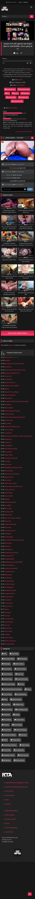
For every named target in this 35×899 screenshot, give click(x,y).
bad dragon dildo (24, 89)
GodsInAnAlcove (9, 593)
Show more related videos (17, 333)
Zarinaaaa (7, 612)
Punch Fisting (17, 724)
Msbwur (6, 389)
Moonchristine (8, 470)
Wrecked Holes (20, 760)
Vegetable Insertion (9, 755)
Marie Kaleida (8, 407)
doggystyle (26, 93)
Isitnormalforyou (9, 565)
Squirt (5, 739)
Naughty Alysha (9, 581)
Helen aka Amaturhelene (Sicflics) (14, 417)
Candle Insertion (21, 668)
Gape (5, 699)
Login (20, 2)
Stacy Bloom (8, 398)
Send (30, 189)
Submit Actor (9, 832)
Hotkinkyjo (7, 404)
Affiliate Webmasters (11, 810)
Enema (22, 684)
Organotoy (7, 714)
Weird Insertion (24, 755)
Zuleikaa (7, 634)
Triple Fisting (25, 745)
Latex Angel (8, 452)
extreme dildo (11, 97)
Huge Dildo (7, 704)
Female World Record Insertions (12, 689)
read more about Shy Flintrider (24, 131)
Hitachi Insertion (16, 699)
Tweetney (7, 546)
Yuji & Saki (7, 464)
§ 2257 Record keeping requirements (16, 787)
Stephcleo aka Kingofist (11, 385)
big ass (16, 93)
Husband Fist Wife (10, 502)
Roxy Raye (7, 423)
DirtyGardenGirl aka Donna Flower (14, 370)
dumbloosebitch (9, 559)
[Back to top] (30, 894)
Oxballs (17, 714)
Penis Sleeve (7, 719)
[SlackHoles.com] (14, 9)
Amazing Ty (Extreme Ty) (12, 373)
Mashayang (8, 574)
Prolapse (6, 724)
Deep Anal (20, 674)
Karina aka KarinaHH (11, 568)
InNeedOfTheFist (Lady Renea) (14, 540)
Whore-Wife (8, 515)
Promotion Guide (10, 819)
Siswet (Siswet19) (9, 395)
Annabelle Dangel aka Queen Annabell (16, 401)
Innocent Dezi (8, 420)
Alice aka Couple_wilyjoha (12, 518)
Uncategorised (11, 89)
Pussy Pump (7, 729)
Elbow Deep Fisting (9, 684)
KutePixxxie (8, 628)
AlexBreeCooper (9, 584)
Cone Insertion (8, 674)
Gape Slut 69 (8, 496)
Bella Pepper (8, 493)
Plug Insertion (20, 719)
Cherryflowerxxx (9, 571)
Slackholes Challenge (9, 734)
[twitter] (11, 839)
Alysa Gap (7, 521)
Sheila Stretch (8, 637)
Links (7, 799)
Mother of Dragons (10, 641)
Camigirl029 (8, 445)
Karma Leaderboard (11, 827)
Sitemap (7, 804)
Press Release (9, 815)
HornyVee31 (8, 379)
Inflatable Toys (19, 704)
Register (26, 2)
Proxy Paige (8, 631)
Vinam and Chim (9, 489)
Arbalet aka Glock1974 (11, 552)
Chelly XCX (8, 376)
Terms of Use (9, 791)
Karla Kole (7, 527)
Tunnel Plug (7, 750)
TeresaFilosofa (9, 619)
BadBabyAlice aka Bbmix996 (13, 562)
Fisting (28, 689)
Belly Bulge (7, 663)
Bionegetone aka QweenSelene (14, 363)
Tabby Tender (8, 455)
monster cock (24, 97)
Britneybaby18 (8, 587)
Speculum (23, 734)
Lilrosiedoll (7, 600)
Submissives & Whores (10, 745)
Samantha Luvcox (9, 530)
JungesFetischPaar (10, 524)
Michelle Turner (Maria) (11, 392)
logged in (11, 345)
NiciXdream (8, 543)
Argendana (7, 367)
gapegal (7, 499)
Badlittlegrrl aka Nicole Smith (13, 467)
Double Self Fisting (22, 679)
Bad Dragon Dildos (9, 658)
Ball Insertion (23, 658)
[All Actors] (32, 138)
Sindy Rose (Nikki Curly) (11, 426)
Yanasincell (8, 433)
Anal (5, 653)
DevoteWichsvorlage (10, 448)
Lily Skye (7, 461)
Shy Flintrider (21, 85)
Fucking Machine (21, 694)
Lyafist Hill (7, 442)
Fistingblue (7, 533)
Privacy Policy (9, 795)
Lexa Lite (7, 615)
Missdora (7, 360)
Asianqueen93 (8, 556)
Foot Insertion (7, 694)
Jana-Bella (7, 505)
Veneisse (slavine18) (10, 458)
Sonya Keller (8, 606)
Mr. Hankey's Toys (22, 709)
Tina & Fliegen (8, 430)
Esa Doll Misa (8, 622)
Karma (7, 823)
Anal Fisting (15, 653)
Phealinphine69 (9, 644)
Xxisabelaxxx (8, 549)
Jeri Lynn (7, 625)
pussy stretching (18, 101)
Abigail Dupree (9, 477)
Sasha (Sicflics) (9, 414)
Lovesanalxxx (8, 603)
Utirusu (6, 609)
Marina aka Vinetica (10, 483)
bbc (8, 93)
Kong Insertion (8, 709)
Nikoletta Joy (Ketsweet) (11, 474)
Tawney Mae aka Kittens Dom (13, 486)
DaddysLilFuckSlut (10, 590)
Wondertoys (7, 760)
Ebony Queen (8, 357)
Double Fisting (8, 679)
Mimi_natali (8, 508)
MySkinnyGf (8, 578)
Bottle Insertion (19, 663)
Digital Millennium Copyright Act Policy (17, 782)
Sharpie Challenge (21, 729)
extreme (20, 79)
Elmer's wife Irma (9, 382)
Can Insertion (7, 668)
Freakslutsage (8, 537)
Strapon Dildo (16, 739)
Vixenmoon (7, 480)
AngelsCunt (8, 439)
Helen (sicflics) (28, 70)
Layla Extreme (8, 596)
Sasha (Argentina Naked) (12, 411)
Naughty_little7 (9, 511)
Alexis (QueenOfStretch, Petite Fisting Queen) (18, 436)
